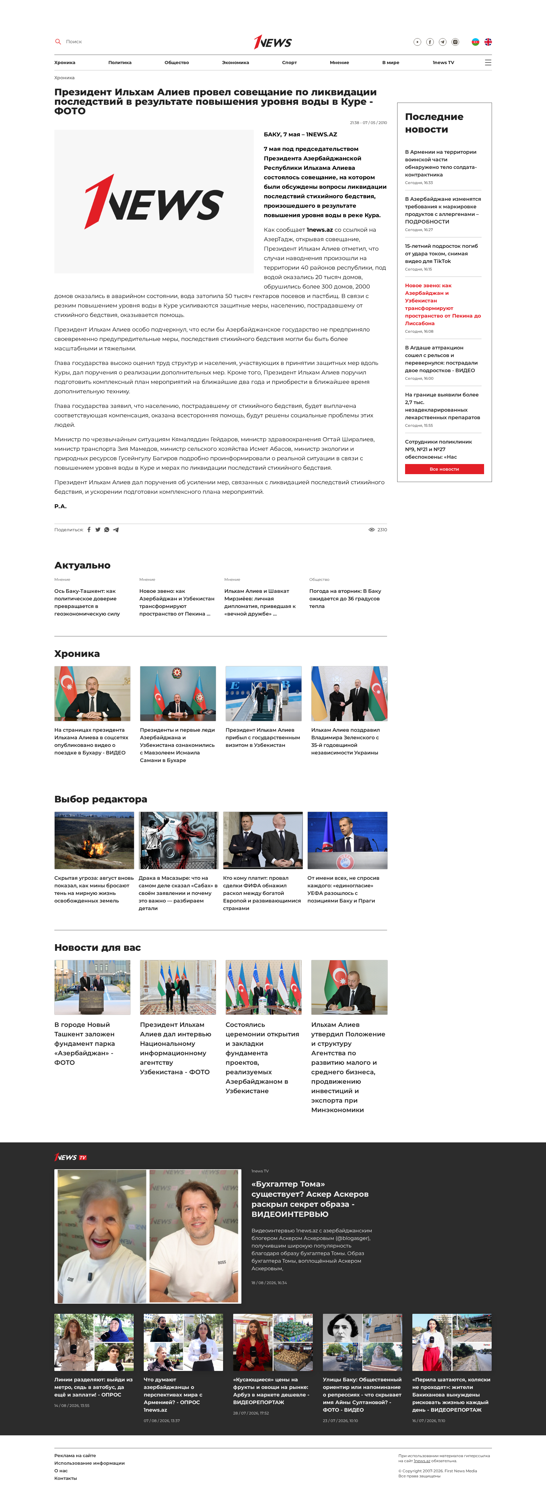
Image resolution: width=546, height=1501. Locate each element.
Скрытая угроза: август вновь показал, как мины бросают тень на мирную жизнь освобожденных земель (94, 889)
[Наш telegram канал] (442, 42)
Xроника (64, 62)
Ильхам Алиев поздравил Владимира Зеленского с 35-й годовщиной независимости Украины (345, 741)
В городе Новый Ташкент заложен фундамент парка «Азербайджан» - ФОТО (84, 1043)
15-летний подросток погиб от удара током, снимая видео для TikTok (441, 253)
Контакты (65, 1478)
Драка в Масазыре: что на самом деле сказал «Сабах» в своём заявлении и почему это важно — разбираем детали (178, 893)
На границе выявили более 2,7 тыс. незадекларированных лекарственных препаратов (442, 406)
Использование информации (89, 1463)
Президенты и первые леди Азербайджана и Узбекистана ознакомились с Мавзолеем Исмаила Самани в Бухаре (177, 745)
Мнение (339, 62)
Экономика (235, 62)
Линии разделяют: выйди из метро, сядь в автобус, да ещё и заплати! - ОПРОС (93, 1387)
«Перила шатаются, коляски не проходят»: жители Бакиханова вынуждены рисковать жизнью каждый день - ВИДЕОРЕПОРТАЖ (451, 1395)
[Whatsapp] (107, 530)
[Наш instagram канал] (455, 42)
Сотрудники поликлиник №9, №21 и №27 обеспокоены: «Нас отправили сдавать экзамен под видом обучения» (443, 457)
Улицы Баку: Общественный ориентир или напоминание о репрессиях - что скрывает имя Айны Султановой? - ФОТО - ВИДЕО (362, 1395)
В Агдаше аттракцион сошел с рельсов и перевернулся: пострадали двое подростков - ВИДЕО (441, 359)
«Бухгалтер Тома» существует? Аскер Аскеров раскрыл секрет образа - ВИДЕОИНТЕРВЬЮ (310, 1199)
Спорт (289, 62)
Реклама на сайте (75, 1455)
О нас (61, 1470)
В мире (390, 62)
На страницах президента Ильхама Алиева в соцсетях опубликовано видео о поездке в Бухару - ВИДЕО (91, 741)
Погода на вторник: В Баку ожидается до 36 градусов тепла (345, 598)
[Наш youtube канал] (417, 42)
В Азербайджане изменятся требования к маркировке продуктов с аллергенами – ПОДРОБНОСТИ (443, 210)
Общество (177, 62)
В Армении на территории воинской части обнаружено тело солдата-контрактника (441, 163)
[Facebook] (89, 530)
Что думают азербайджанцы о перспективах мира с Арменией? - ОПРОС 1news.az (173, 1395)
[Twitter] (98, 530)
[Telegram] (115, 530)
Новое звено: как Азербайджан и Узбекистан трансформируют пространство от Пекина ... (177, 602)
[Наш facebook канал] (430, 42)
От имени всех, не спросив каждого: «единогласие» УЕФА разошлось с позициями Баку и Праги (343, 889)
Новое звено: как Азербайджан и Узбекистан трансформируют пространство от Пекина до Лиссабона (443, 304)
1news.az (422, 1460)
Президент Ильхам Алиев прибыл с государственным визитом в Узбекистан (263, 737)
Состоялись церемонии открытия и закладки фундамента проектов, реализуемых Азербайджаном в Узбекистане (262, 1058)
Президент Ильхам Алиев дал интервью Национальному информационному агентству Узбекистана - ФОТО (175, 1048)
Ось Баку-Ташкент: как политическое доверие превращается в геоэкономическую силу (87, 602)
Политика (119, 62)
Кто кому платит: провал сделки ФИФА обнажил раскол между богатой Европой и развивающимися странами (262, 893)
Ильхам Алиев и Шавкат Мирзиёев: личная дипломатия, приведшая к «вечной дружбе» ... (260, 602)
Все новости (444, 469)
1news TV (443, 62)
